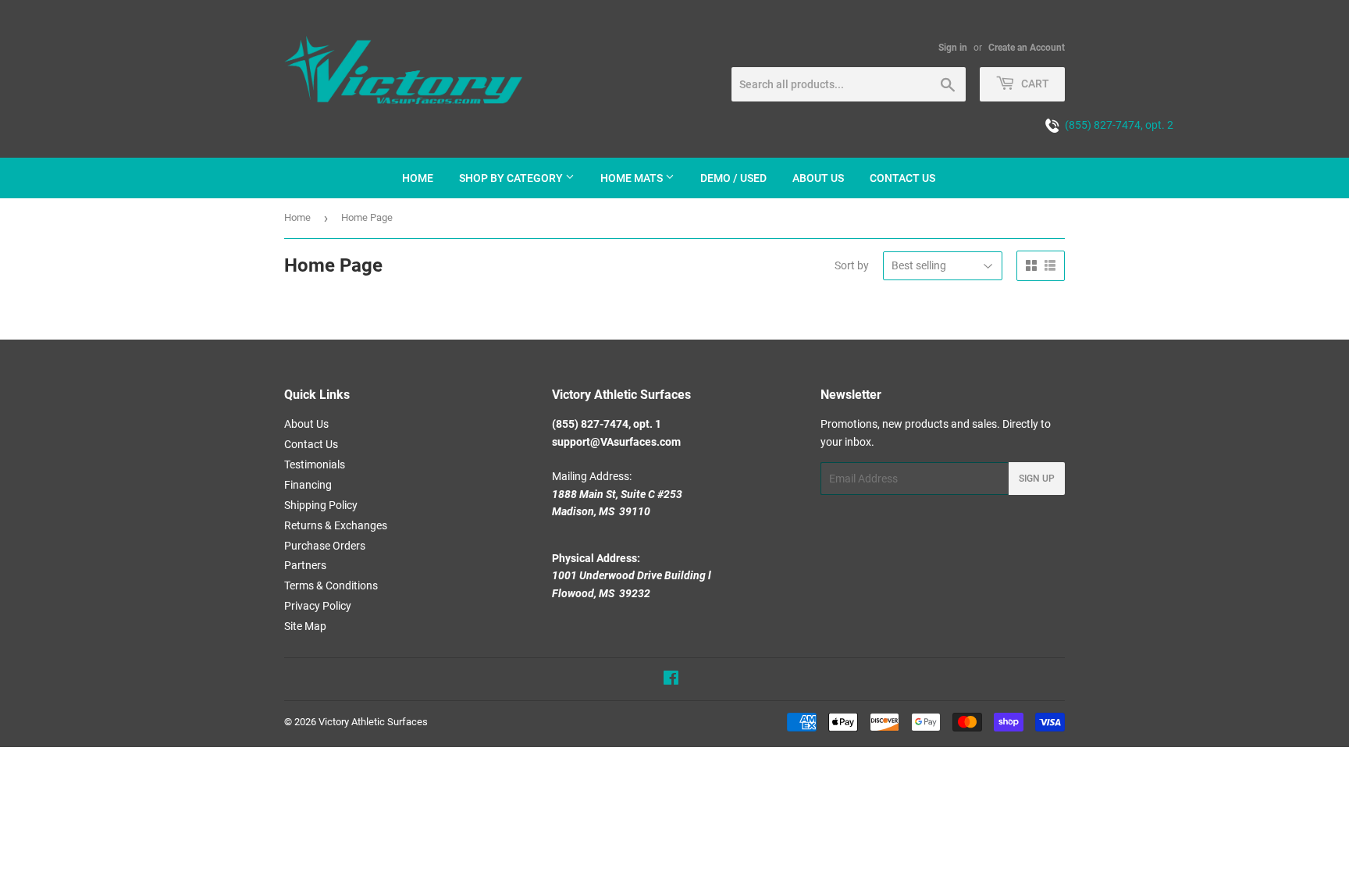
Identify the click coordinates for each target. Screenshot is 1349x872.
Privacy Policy (317, 606)
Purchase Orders (324, 545)
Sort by (852, 265)
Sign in (952, 47)
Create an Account (1026, 47)
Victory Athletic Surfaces (373, 722)
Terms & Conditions (331, 585)
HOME (417, 178)
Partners (305, 565)
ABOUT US (818, 178)
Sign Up (1037, 478)
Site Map (305, 626)
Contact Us (311, 444)
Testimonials (314, 464)
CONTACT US (902, 178)
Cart (1034, 83)
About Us (306, 424)
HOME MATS (632, 178)
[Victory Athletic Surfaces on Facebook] (671, 680)
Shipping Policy (321, 505)
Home (297, 217)
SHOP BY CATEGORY (512, 178)
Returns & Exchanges (335, 525)
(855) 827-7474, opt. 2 (1116, 125)
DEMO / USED (733, 178)
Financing (308, 485)
